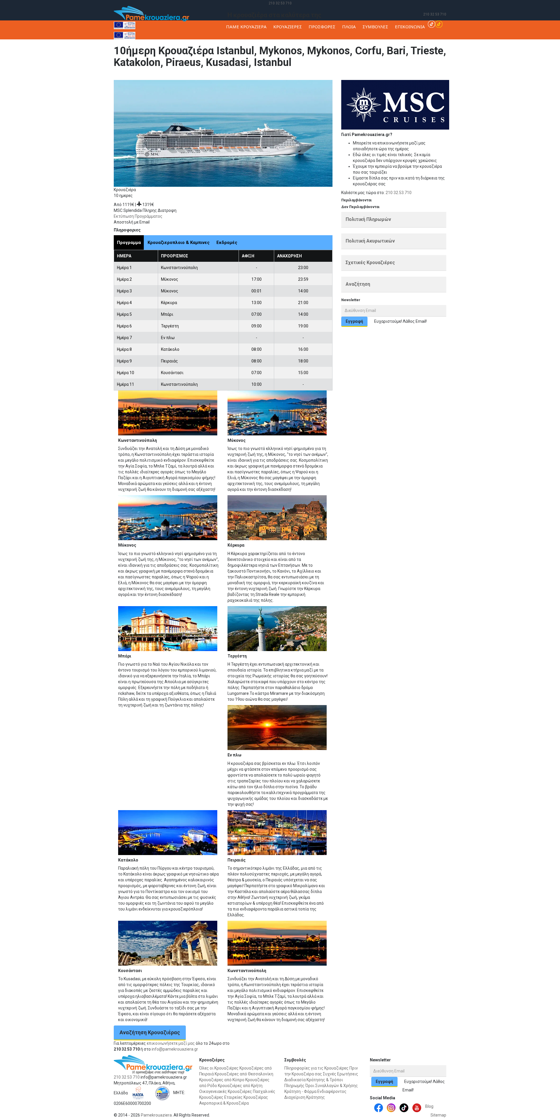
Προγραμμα (129, 242)
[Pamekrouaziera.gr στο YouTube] (416, 1107)
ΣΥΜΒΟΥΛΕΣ (375, 26)
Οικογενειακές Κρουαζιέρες (225, 1091)
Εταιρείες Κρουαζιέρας (246, 1097)
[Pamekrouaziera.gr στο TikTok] (435, 23)
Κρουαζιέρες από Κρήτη (240, 1085)
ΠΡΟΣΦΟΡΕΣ (322, 26)
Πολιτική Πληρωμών (368, 219)
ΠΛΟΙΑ (349, 26)
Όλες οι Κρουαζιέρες (219, 1068)
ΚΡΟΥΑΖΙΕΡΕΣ (287, 26)
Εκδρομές (226, 242)
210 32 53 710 (280, 3)
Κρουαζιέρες (276, 77)
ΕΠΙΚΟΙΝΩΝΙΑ (410, 26)
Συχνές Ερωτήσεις (340, 1074)
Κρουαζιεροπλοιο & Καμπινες (179, 242)
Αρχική (256, 77)
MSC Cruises (300, 77)
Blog (429, 1106)
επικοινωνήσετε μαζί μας (171, 1043)
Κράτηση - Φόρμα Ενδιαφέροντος (315, 1091)
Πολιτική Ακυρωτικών (370, 241)
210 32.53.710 (399, 192)
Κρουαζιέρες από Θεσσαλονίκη (244, 1074)
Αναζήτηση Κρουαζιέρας (150, 1032)
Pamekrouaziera (156, 1115)
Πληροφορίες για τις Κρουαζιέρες (316, 1068)
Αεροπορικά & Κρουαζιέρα (224, 1103)
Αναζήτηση (358, 284)
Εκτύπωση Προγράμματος (138, 216)
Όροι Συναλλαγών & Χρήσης (331, 1085)
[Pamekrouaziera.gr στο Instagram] (391, 1107)
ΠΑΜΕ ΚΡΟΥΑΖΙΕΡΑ (246, 26)
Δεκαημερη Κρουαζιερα (335, 77)
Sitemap (438, 1115)
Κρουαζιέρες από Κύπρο (221, 1079)
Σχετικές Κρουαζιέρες (370, 262)
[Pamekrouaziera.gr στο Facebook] (378, 1107)
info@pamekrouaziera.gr (175, 1049)
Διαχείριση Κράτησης (304, 1097)
